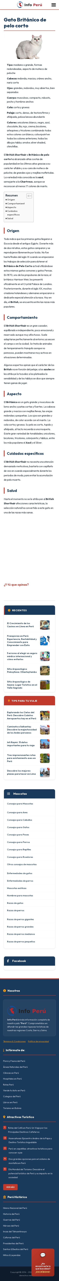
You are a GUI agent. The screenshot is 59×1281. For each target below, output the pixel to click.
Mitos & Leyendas (11, 1255)
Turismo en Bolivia (12, 1108)
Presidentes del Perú (13, 1243)
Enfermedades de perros (20, 880)
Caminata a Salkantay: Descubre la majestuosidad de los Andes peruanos (22, 729)
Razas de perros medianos (21, 934)
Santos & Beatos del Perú (15, 1249)
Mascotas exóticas (16, 888)
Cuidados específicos (13, 213)
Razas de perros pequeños (21, 941)
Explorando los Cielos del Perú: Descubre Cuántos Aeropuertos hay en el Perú (21, 715)
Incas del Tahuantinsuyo (15, 1231)
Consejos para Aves (17, 812)
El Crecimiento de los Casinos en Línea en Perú (20, 625)
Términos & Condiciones (14, 1041)
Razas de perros (15, 910)
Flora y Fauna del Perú (14, 1061)
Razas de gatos (15, 903)
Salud (10, 218)
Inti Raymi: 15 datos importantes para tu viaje (21, 744)
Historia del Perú (11, 1214)
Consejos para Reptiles (19, 849)
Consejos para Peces (18, 834)
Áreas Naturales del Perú (15, 1067)
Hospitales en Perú (12, 1078)
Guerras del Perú (11, 1219)
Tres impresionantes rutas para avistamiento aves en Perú (21, 758)
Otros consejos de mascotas (22, 864)
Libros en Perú (10, 1102)
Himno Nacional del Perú (15, 1208)
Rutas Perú (8, 1084)
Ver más (10, 1187)
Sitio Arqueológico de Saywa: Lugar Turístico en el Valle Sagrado (22, 684)
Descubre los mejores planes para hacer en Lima (21, 772)
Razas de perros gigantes (20, 919)
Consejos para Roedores (20, 857)
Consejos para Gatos (18, 827)
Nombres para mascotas (20, 895)
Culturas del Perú (11, 1237)
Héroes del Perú (11, 1225)
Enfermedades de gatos (19, 873)
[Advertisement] (29, 547)
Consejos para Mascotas (20, 803)
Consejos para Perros (18, 842)
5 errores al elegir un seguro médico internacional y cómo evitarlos (22, 656)
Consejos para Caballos (19, 820)
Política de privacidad (38, 1041)
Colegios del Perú (12, 1096)
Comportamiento (16, 203)
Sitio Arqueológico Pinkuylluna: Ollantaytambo (22, 671)
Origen (11, 199)
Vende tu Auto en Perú (14, 1090)
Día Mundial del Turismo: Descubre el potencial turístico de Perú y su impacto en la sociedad (30, 1173)
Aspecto (11, 207)
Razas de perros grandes (20, 926)
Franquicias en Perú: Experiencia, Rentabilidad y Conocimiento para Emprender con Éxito (22, 641)
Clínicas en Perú (11, 1073)
